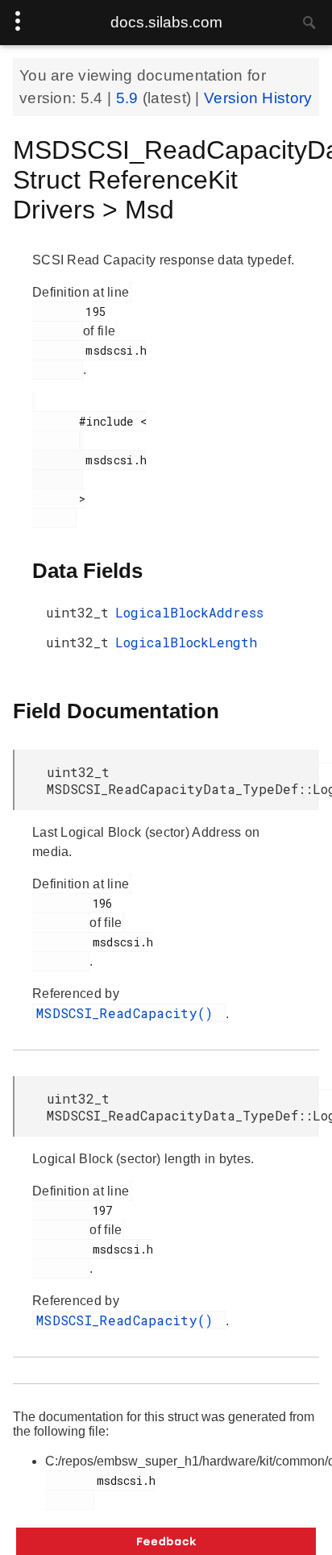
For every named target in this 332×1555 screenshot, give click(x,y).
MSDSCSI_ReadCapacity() (129, 1012)
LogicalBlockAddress (189, 612)
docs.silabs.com (166, 22)
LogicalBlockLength (186, 642)
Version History (258, 97)
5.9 (129, 97)
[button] (166, 1541)
